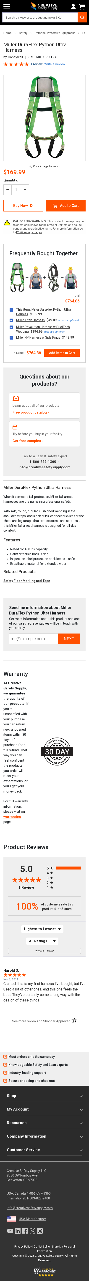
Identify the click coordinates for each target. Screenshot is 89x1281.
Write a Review (44, 950)
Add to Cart (69, 205)
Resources (16, 1122)
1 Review (37, 64)
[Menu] (6, 6)
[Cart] (83, 7)
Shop (11, 1095)
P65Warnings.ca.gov (29, 232)
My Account (18, 1109)
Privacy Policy (23, 1246)
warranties (12, 817)
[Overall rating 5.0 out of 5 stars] (16, 64)
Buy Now (20, 205)
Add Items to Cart (62, 353)
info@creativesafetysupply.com (44, 467)
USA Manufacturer (32, 1219)
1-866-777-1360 (42, 462)
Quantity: (10, 180)
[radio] (64, 868)
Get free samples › (28, 441)
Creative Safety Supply (49, 1255)
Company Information (26, 1136)
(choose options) (68, 320)
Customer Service (23, 1149)
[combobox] (44, 17)
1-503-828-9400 (38, 1198)
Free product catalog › (31, 412)
